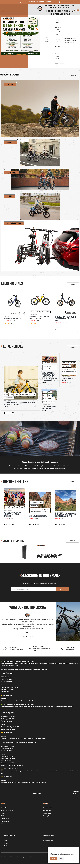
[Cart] (77, 11)
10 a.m (7, 475)
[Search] (6, 11)
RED (32, 279)
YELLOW (37, 279)
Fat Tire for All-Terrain (7, 778)
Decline (60, 858)
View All (73, 252)
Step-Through (5, 789)
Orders (6, 811)
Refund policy (47, 778)
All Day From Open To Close (27, 362)
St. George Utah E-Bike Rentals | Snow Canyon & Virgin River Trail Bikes (19, 371)
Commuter (4, 775)
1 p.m (12, 475)
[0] (73, 11)
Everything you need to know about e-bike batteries (49, 523)
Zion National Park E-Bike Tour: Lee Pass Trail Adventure (65, 483)
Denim (74, 280)
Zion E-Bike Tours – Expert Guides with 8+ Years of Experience (12, 482)
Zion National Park (48, 808)
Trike (2, 792)
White (12, 281)
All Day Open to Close (49, 366)
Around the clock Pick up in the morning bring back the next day (69, 339)
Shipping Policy (47, 783)
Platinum (68, 280)
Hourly (44, 330)
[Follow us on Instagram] (75, 761)
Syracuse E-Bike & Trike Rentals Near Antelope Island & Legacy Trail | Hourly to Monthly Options (49, 344)
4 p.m (17, 475)
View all (74, 43)
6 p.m (22, 475)
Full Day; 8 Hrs (66, 334)
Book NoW (59, 27)
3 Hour (16, 362)
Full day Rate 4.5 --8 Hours (49, 335)
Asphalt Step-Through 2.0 (12, 286)
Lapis (22, 281)
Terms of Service (48, 775)
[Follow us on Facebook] (73, 761)
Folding (3, 781)
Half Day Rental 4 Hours (68, 330)
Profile (6, 813)
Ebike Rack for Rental (49, 369)
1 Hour (6, 362)
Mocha (17, 281)
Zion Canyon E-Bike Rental (68, 347)
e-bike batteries (41, 513)
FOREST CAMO (46, 279)
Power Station (5, 786)
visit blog (72, 508)
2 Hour (11, 362)
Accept (53, 858)
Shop (5, 808)
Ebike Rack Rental (9, 365)
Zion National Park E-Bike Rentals (49, 375)
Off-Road (3, 783)
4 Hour (50, 363)
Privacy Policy (47, 781)
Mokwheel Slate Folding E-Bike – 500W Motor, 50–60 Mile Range (65, 286)
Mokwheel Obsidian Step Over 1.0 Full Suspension (39, 285)
